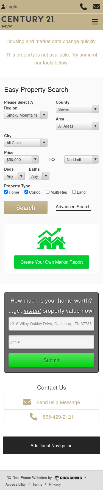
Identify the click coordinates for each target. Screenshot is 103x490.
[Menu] (95, 21)
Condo (34, 192)
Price (8, 152)
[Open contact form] (96, 6)
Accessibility (15, 484)
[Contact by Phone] (83, 6)
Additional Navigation (51, 445)
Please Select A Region (18, 105)
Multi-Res (58, 192)
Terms (37, 484)
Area (60, 119)
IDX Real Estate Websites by (29, 477)
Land (81, 192)
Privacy (55, 484)
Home (13, 192)
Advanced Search (73, 206)
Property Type (17, 185)
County (62, 102)
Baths (34, 169)
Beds (9, 169)
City (8, 135)
